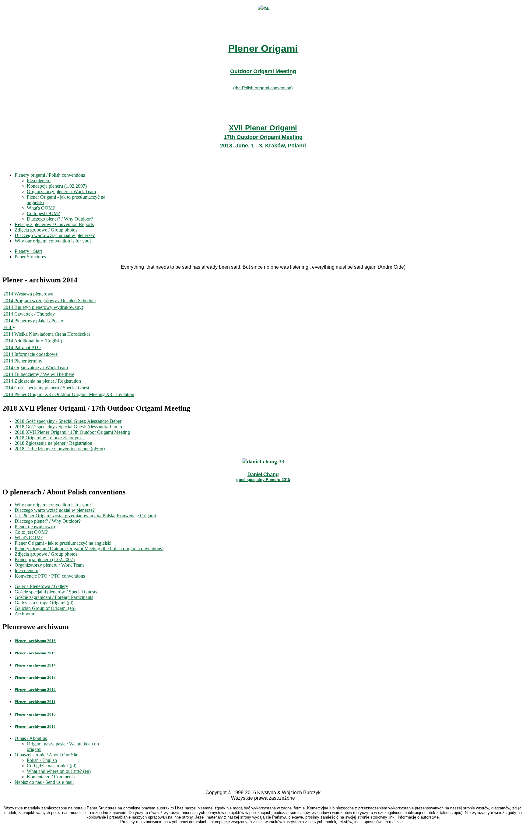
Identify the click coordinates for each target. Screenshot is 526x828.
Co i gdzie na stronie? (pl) (51, 765)
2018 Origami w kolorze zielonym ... (50, 437)
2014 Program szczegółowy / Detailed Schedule (49, 300)
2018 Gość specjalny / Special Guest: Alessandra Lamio (68, 426)
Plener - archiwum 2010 (35, 714)
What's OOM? (41, 208)
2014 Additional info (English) (32, 340)
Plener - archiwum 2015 (35, 653)
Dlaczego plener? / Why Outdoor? (60, 218)
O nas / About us (31, 738)
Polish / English (42, 760)
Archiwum (25, 613)
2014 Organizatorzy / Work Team (35, 367)
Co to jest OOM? (43, 213)
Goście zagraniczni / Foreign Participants (54, 597)
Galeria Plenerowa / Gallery (41, 586)
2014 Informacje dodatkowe (30, 354)
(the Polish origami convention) (263, 87)
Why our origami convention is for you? (53, 240)
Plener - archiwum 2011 (35, 701)
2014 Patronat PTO (22, 347)
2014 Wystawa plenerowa (28, 293)
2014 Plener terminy (22, 360)
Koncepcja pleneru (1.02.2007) (57, 186)
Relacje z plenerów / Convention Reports (54, 224)
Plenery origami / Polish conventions (50, 175)
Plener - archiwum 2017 (35, 726)
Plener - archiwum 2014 (35, 665)
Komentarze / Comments (51, 776)
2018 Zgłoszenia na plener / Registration (53, 443)
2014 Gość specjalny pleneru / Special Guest (46, 387)
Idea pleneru (39, 180)
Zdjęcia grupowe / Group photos (46, 229)
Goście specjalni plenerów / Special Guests (56, 591)
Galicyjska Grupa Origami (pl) (44, 602)
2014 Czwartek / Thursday (29, 314)
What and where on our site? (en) (59, 771)
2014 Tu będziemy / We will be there (38, 374)
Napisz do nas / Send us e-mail (44, 782)
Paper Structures (30, 256)
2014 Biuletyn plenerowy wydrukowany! (43, 307)
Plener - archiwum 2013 (35, 677)
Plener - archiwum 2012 (35, 689)
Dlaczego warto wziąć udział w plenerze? (55, 235)
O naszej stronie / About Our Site (46, 754)
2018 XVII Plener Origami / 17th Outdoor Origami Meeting (72, 432)
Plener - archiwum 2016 (35, 641)
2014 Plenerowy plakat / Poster (33, 320)
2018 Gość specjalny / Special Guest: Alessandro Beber (68, 421)
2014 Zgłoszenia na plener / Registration (42, 381)
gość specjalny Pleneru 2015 (263, 479)
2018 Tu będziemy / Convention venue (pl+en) (60, 448)
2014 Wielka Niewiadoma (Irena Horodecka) (46, 334)
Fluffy (9, 327)
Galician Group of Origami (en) (45, 608)
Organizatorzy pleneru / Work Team (61, 191)
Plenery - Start (28, 251)
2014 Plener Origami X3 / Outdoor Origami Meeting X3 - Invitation (68, 394)
